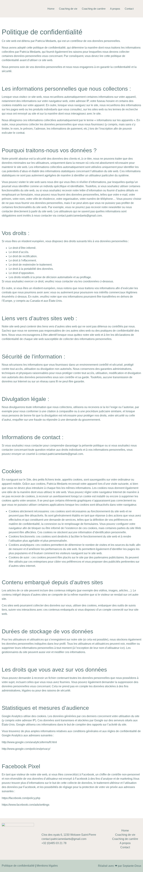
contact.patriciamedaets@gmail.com (79, 215)
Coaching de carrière (94, 8)
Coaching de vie (68, 8)
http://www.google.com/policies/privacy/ (26, 748)
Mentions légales (47, 865)
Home (50, 8)
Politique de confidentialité (18, 865)
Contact (129, 8)
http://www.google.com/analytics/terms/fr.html (29, 742)
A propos (115, 8)
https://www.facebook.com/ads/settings (25, 804)
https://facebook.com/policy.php (21, 798)
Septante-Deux (132, 865)
